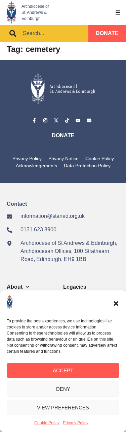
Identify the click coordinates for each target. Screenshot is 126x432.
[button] (116, 303)
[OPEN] (118, 12)
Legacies (74, 287)
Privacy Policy (75, 423)
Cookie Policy (46, 423)
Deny (63, 389)
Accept (63, 370)
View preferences (63, 407)
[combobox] (44, 33)
